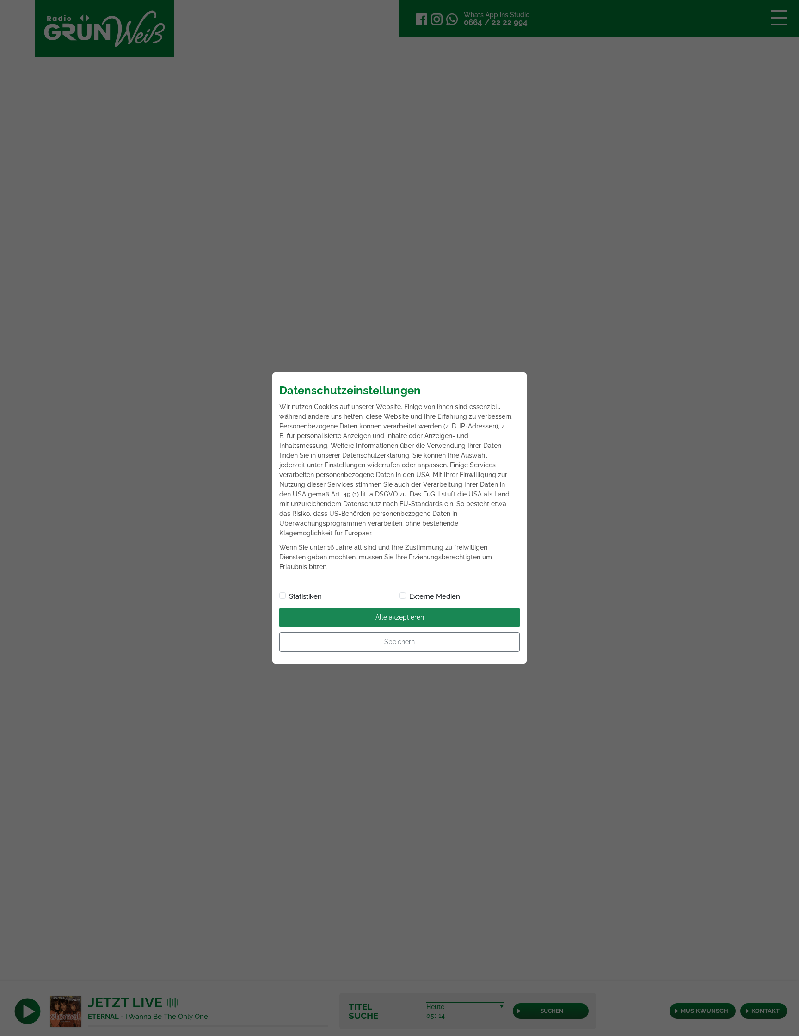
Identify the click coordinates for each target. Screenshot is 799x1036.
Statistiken (305, 596)
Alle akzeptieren (399, 617)
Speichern (399, 641)
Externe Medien (434, 596)
